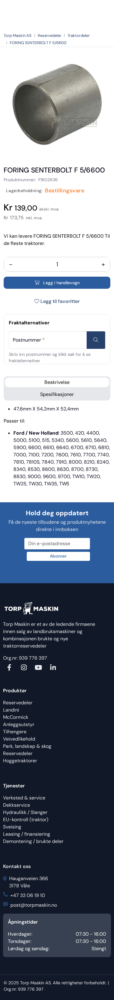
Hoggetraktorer (20, 760)
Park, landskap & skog (27, 746)
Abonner (58, 556)
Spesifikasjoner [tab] (57, 394)
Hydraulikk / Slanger (25, 812)
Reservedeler (18, 702)
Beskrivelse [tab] (57, 382)
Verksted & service (24, 798)
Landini (11, 710)
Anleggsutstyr (18, 724)
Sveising (12, 827)
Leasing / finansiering (26, 834)
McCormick (15, 717)
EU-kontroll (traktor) (25, 819)
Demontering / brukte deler (33, 841)
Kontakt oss (17, 866)
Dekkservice (16, 805)
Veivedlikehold (19, 739)
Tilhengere (14, 731)
